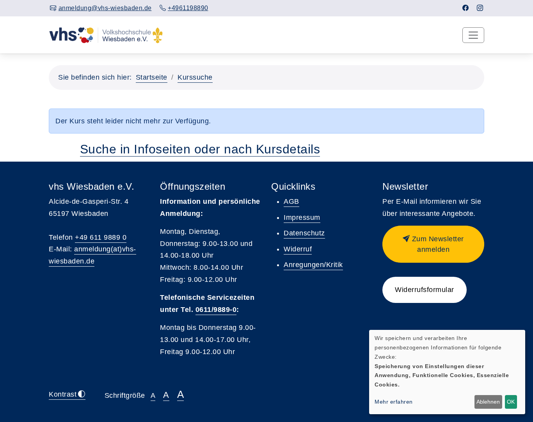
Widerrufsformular (424, 290)
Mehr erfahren (394, 402)
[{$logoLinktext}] (106, 34)
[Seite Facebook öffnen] (465, 8)
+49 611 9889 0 (100, 237)
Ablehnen (488, 402)
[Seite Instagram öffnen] (480, 8)
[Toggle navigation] (473, 35)
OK (511, 402)
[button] (433, 244)
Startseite (151, 77)
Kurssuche (195, 77)
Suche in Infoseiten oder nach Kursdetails (200, 149)
